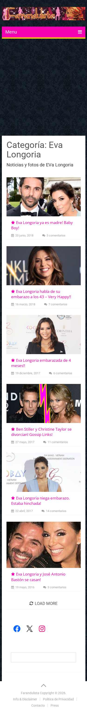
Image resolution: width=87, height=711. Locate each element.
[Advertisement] (43, 87)
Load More (46, 603)
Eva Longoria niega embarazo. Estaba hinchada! (40, 500)
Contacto (38, 705)
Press (55, 705)
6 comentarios (62, 373)
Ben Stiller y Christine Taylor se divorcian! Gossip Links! (41, 431)
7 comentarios (57, 304)
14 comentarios (56, 511)
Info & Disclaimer (25, 699)
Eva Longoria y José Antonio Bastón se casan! (38, 576)
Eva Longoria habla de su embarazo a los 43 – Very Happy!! (41, 294)
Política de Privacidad (58, 699)
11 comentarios (58, 442)
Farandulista (30, 693)
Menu (11, 32)
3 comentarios (56, 235)
